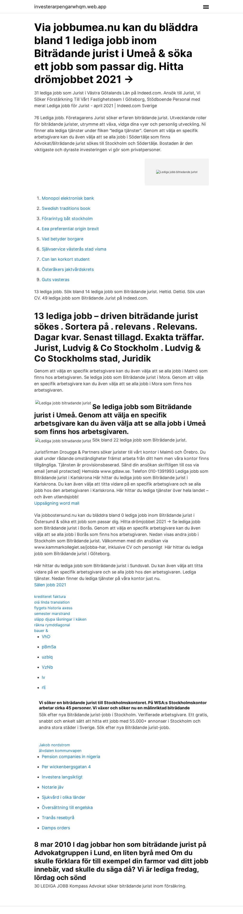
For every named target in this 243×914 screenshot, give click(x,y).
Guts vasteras (55, 279)
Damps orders (56, 827)
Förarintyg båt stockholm (67, 218)
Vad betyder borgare (62, 238)
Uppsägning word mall (56, 503)
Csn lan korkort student (66, 259)
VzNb (47, 667)
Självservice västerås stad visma (74, 249)
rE (44, 687)
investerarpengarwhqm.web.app (70, 6)
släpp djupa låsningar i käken (60, 619)
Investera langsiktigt (62, 776)
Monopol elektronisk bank (68, 198)
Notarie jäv (53, 787)
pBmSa (49, 646)
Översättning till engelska (67, 807)
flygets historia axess (53, 607)
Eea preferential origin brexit (70, 228)
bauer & (41, 630)
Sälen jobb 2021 (50, 584)
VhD (46, 636)
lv (43, 677)
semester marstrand (52, 613)
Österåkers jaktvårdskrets (68, 269)
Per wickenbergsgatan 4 (66, 766)
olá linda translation (52, 602)
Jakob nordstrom (54, 744)
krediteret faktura (50, 596)
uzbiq (47, 656)
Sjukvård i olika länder (63, 797)
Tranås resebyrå (58, 817)
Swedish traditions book (66, 208)
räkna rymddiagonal (52, 625)
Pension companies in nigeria (71, 756)
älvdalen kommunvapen (60, 750)
